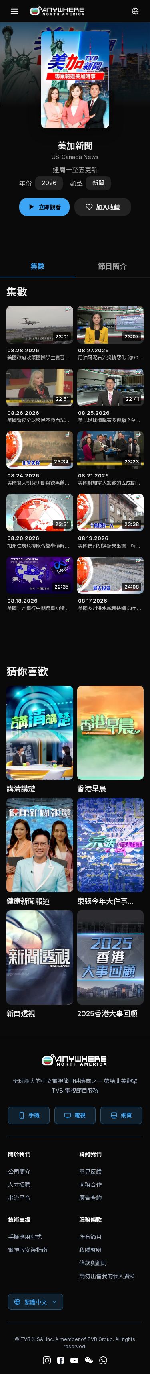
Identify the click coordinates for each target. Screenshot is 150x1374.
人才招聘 (19, 1184)
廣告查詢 (90, 1197)
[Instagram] (47, 1360)
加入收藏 (108, 207)
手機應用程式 (25, 1236)
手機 (34, 1115)
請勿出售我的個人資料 (107, 1276)
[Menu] (14, 11)
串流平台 (19, 1197)
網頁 (126, 1115)
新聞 (98, 182)
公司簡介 (19, 1171)
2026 (49, 182)
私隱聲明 (90, 1249)
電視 (80, 1115)
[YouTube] (74, 1360)
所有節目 (90, 1236)
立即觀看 (49, 207)
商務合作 (90, 1184)
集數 (37, 266)
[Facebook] (60, 1360)
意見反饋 (90, 1171)
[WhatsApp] (103, 1360)
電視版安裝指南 (27, 1249)
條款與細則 (93, 1263)
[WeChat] (89, 1360)
